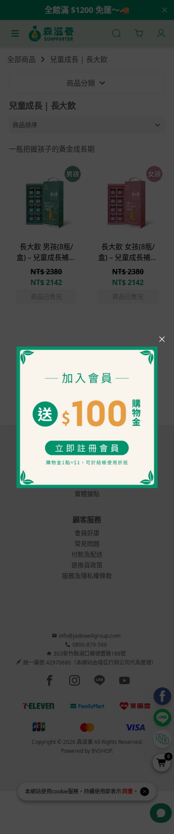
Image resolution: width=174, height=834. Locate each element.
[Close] (161, 339)
